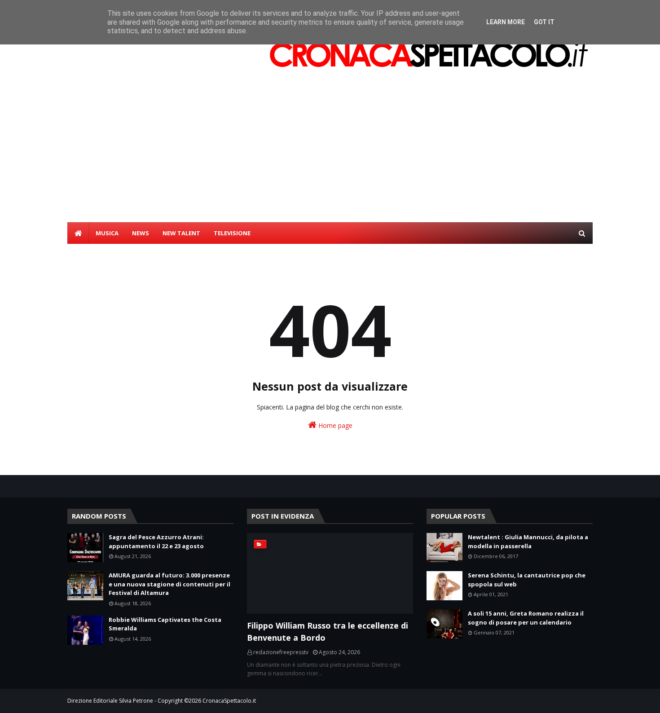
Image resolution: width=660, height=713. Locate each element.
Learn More (505, 22)
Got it (544, 22)
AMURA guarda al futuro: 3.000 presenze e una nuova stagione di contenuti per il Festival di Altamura (169, 584)
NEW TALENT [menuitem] (181, 233)
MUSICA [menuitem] (107, 233)
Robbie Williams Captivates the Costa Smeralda (165, 624)
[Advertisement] (330, 155)
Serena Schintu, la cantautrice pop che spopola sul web (526, 579)
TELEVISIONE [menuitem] (232, 233)
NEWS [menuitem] (140, 233)
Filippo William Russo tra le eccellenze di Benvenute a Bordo (327, 631)
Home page (334, 425)
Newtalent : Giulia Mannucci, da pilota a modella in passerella (528, 541)
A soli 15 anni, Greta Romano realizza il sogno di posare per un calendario (526, 617)
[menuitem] (78, 233)
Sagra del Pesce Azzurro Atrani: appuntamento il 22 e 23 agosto (156, 541)
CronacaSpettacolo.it (229, 700)
